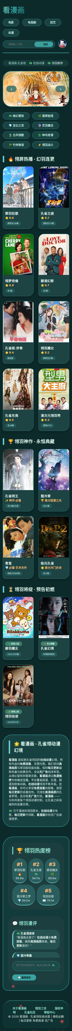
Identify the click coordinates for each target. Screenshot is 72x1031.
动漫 (11, 32)
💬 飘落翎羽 (24, 977)
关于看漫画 (20, 1008)
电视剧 (32, 22)
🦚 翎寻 (44, 44)
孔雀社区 (29, 1012)
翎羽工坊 (40, 1008)
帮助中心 (49, 1012)
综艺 (53, 22)
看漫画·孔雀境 (17, 63)
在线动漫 (38, 63)
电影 (11, 22)
